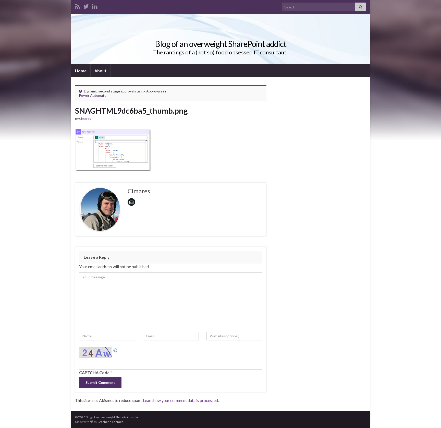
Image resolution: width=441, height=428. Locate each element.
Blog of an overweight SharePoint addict (220, 44)
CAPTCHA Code (94, 372)
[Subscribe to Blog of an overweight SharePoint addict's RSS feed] (77, 5)
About (100, 70)
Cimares (85, 119)
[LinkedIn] (94, 5)
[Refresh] (115, 349)
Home (81, 70)
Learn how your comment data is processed (180, 400)
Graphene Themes (110, 422)
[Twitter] (86, 5)
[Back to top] (429, 416)
